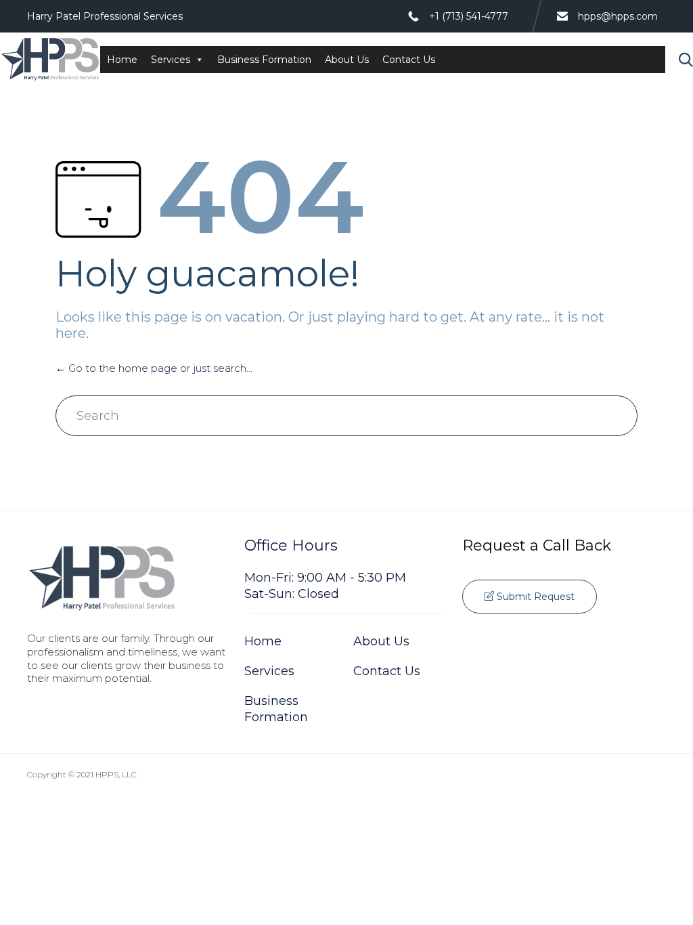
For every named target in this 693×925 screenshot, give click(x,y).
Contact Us (408, 59)
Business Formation (264, 59)
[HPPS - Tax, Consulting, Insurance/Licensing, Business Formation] (50, 59)
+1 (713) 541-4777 (468, 16)
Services (170, 59)
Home (122, 59)
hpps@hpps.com (618, 16)
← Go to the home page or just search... (153, 368)
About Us (347, 59)
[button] (529, 597)
